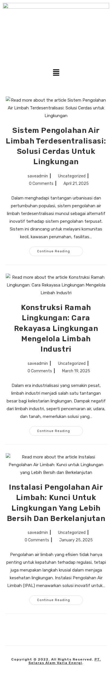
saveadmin (38, 176)
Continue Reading (60, 250)
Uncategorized (72, 176)
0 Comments (41, 183)
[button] (56, 73)
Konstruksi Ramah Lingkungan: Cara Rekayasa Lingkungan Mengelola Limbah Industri (56, 328)
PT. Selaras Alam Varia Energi (64, 661)
